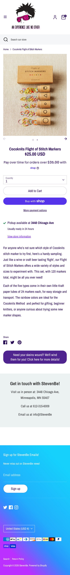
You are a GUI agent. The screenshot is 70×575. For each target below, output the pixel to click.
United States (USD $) (17, 528)
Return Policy (18, 559)
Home (6, 49)
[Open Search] (5, 39)
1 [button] (33, 140)
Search (6, 559)
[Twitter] (5, 507)
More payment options (35, 210)
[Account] (55, 17)
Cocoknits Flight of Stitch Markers (27, 49)
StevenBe (23, 565)
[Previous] (4, 138)
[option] (35, 95)
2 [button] (37, 139)
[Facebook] (11, 507)
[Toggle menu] (5, 17)
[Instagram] (16, 507)
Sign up (15, 488)
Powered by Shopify (38, 565)
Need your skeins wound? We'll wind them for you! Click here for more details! (35, 357)
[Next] (65, 138)
